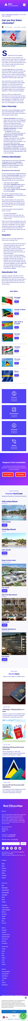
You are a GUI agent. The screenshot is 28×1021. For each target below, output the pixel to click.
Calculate (14, 416)
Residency (4, 932)
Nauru (3, 920)
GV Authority (4, 943)
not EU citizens (15, 97)
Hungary (3, 957)
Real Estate (4, 887)
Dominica (4, 911)
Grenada (3, 916)
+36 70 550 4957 (14, 839)
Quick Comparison (6, 971)
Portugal (3, 948)
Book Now (14, 448)
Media (3, 873)
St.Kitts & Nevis (5, 907)
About (3, 863)
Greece (3, 951)
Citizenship (4, 930)
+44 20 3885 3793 (11, 836)
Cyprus (3, 962)
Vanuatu (3, 918)
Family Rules (4, 975)
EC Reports (4, 978)
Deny (14, 1015)
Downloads (4, 894)
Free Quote (8, 474)
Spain (3, 953)
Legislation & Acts (6, 934)
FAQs (3, 899)
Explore (16, 301)
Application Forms (6, 936)
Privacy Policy (17, 1019)
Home (3, 14)
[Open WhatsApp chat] (23, 1016)
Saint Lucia (4, 914)
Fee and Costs (5, 890)
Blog (3, 885)
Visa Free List (5, 938)
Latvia (3, 959)
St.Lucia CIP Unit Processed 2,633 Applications (13, 786)
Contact (4, 877)
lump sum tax (8, 76)
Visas (3, 980)
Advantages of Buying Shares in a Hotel (13, 710)
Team (3, 866)
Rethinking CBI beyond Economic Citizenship (13, 748)
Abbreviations (5, 984)
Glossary (4, 982)
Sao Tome (4, 923)
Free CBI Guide (5, 973)
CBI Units (4, 941)
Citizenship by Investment (12, 14)
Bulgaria (3, 964)
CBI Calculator (5, 892)
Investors (4, 875)
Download (14, 400)
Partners (4, 870)
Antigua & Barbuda (6, 909)
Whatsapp (20, 474)
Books (3, 897)
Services (4, 868)
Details (4, 525)
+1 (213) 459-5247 (12, 834)
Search (23, 843)
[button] (26, 997)
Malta (3, 955)
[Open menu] (24, 5)
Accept (14, 1011)
